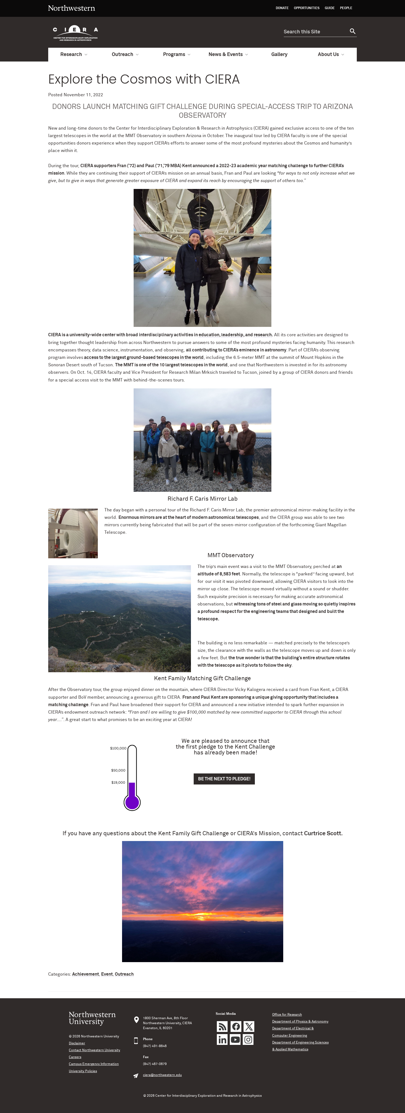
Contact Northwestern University (94, 1050)
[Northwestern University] (71, 14)
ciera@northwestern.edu (162, 1075)
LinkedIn (222, 1039)
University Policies (83, 1071)
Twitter (249, 1026)
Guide (330, 8)
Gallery (279, 54)
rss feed (222, 1026)
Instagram (248, 1039)
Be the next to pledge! (224, 779)
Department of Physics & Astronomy (300, 1021)
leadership (232, 335)
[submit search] (352, 32)
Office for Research (287, 1014)
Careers (75, 1057)
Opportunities (307, 8)
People (346, 8)
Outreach (122, 54)
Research (71, 54)
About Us (328, 54)
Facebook (236, 1026)
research (263, 335)
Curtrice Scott (322, 834)
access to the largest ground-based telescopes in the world (144, 357)
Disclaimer (77, 1043)
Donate (282, 8)
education (209, 335)
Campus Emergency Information (94, 1064)
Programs (174, 54)
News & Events (226, 54)
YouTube (235, 1039)
